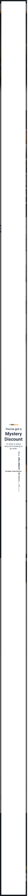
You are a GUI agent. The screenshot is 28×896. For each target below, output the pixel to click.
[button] (0, 228)
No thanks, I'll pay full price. (13, 471)
